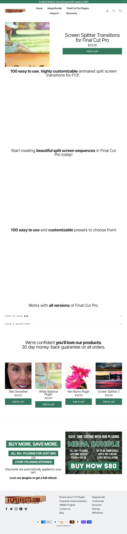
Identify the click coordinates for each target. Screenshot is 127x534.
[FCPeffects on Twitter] (11, 508)
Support (54, 13)
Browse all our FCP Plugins (72, 497)
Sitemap (96, 508)
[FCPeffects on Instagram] (16, 508)
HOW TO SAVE (17, 316)
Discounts (71, 13)
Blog (61, 512)
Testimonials (98, 501)
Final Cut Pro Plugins (78, 8)
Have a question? (17, 324)
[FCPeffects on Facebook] (6, 508)
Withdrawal (97, 512)
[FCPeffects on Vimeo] (25, 508)
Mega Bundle (55, 8)
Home (39, 8)
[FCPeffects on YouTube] (20, 508)
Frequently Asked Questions (73, 501)
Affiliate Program (67, 504)
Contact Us (64, 508)
